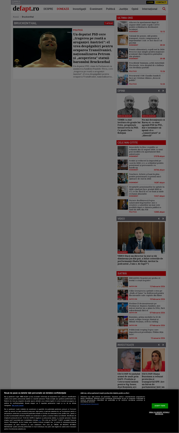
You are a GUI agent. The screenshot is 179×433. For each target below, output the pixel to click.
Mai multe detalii (17, 405)
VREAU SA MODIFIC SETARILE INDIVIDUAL (159, 413)
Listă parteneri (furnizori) (89, 404)
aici (39, 420)
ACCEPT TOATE (160, 406)
